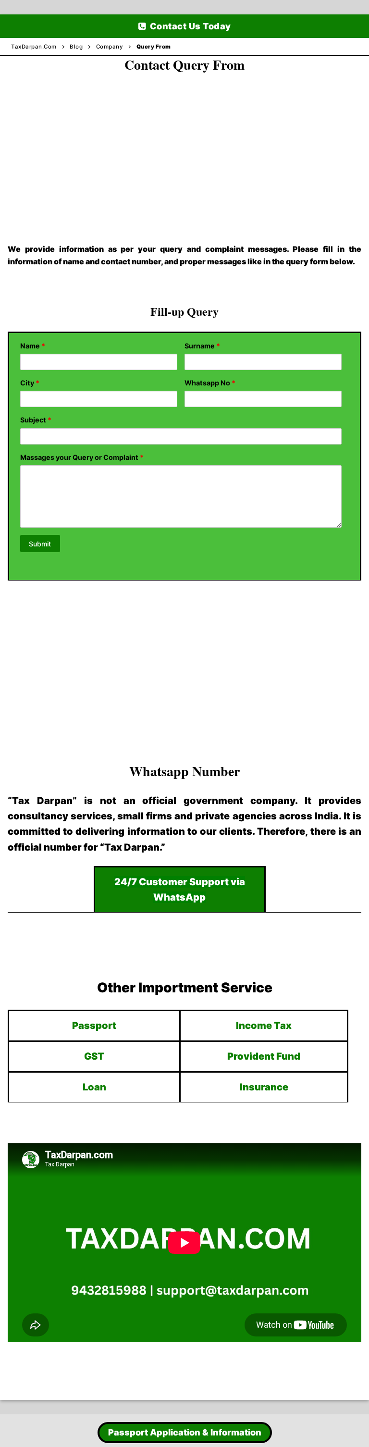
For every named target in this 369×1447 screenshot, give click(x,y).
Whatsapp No (209, 383)
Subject (35, 420)
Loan (94, 1087)
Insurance (264, 1087)
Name (32, 346)
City (29, 383)
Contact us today (189, 26)
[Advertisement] (184, 148)
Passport (94, 1025)
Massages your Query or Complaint (82, 457)
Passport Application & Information (184, 1432)
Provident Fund (263, 1056)
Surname (202, 346)
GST (94, 1056)
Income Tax (264, 1025)
